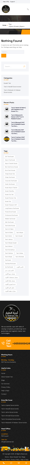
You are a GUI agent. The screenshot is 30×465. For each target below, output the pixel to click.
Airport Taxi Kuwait (10, 160)
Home (4, 25)
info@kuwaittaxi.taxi (7, 442)
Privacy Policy (5, 387)
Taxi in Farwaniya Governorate (10, 419)
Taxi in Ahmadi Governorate (10, 416)
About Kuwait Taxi (7, 377)
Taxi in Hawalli (18, 236)
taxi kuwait (8, 260)
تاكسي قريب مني (9, 270)
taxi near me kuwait (10, 263)
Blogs (3, 380)
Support (12, 1)
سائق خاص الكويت (9, 287)
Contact (4, 394)
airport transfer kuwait (11, 163)
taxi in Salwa (19, 253)
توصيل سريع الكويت (10, 274)
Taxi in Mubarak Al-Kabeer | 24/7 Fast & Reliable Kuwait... (17, 117)
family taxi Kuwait (10, 184)
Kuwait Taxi (7, 83)
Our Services (5, 384)
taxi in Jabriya (8, 239)
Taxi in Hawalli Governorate (12, 87)
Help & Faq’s (5, 391)
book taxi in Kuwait (10, 170)
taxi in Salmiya (9, 253)
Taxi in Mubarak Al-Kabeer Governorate (14, 422)
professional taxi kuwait (11, 215)
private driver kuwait (10, 212)
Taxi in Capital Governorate (10, 405)
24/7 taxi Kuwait (9, 156)
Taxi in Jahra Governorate (9, 412)
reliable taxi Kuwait (10, 218)
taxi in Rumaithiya (9, 250)
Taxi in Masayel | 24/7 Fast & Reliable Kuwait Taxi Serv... (18, 124)
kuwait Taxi (8, 201)
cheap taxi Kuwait (10, 177)
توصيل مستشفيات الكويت (11, 277)
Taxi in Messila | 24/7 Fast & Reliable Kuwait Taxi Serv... (18, 131)
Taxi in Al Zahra (9, 232)
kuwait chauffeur (9, 191)
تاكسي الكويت (20, 267)
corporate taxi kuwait (11, 180)
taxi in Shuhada (20, 256)
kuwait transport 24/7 (11, 205)
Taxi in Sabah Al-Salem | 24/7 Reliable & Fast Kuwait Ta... (18, 109)
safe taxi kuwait (9, 222)
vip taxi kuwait (9, 267)
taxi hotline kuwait (10, 225)
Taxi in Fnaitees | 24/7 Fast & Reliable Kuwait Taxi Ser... (18, 139)
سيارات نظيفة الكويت (10, 291)
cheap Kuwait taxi (10, 174)
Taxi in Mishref (8, 246)
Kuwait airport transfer (11, 187)
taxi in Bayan (19, 232)
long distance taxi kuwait (12, 208)
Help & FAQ (6, 1)
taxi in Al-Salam (9, 229)
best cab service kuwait (11, 167)
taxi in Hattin (8, 236)
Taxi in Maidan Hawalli (10, 243)
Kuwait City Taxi (9, 194)
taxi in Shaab (8, 256)
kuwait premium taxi (10, 198)
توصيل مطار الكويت (10, 281)
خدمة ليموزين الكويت (10, 284)
